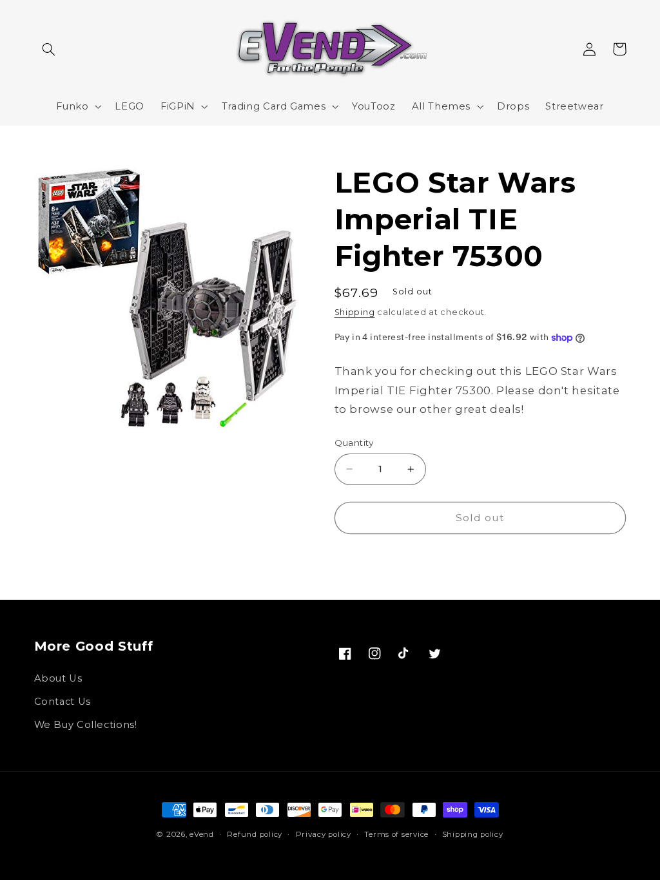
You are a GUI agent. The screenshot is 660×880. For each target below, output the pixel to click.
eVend (201, 834)
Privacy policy (323, 834)
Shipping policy (472, 834)
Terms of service (396, 834)
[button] (49, 49)
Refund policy (254, 834)
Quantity (354, 442)
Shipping (355, 312)
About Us (58, 678)
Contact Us (62, 701)
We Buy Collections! (85, 725)
